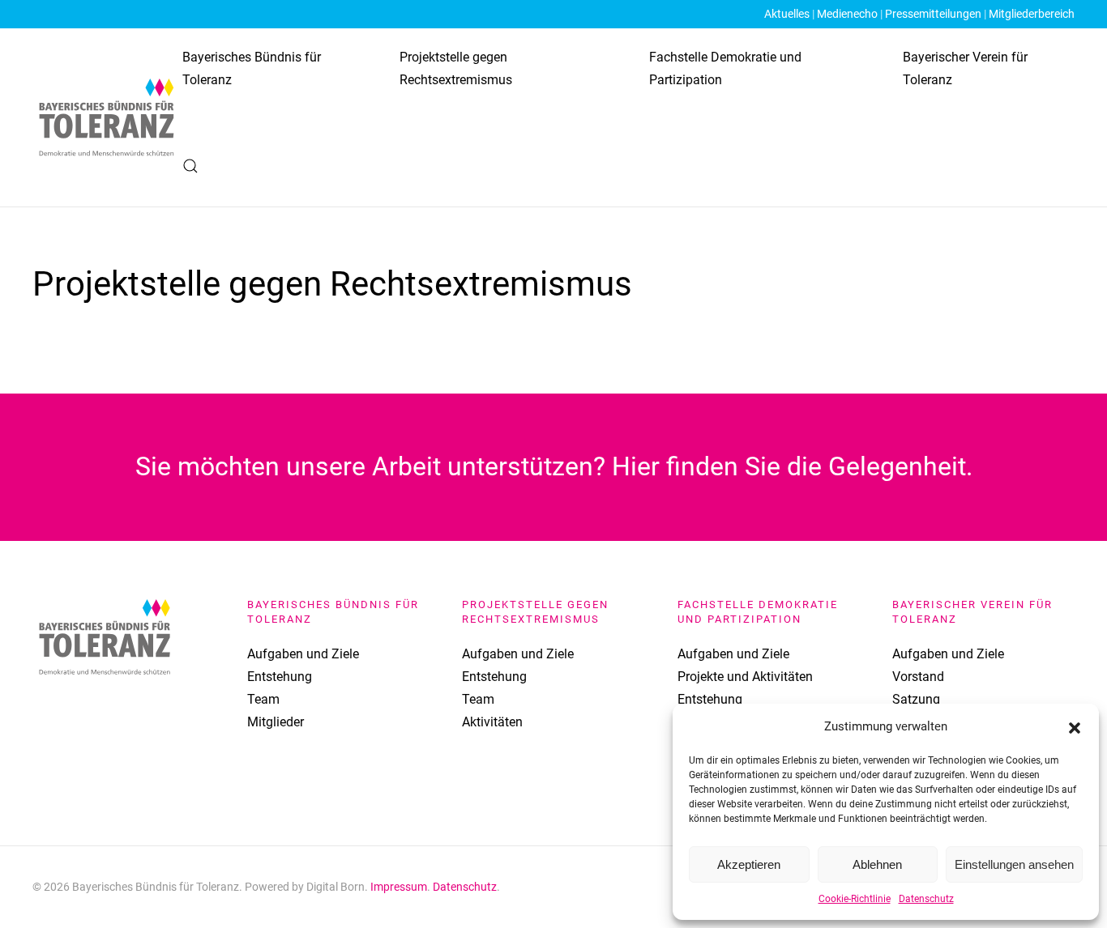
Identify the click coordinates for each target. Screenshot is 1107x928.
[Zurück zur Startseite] (107, 117)
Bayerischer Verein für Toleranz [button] (965, 68)
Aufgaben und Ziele (303, 654)
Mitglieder (275, 722)
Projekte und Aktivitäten (745, 676)
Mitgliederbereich (1032, 13)
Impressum (398, 886)
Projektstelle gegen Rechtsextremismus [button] (456, 68)
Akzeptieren (748, 864)
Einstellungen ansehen (1014, 864)
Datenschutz (926, 899)
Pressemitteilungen (933, 13)
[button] (1074, 726)
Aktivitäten (492, 722)
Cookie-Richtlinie (854, 899)
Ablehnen (877, 864)
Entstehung (279, 676)
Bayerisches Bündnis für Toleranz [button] (251, 68)
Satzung (916, 699)
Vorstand (918, 676)
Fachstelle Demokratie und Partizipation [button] (725, 68)
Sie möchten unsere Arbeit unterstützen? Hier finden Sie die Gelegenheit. (553, 466)
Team (263, 699)
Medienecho (847, 13)
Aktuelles (787, 13)
